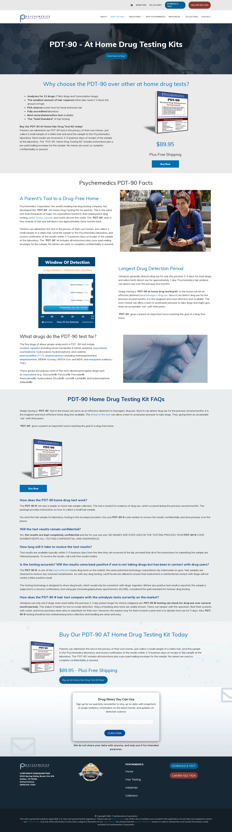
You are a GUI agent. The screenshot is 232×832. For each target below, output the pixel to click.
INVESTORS (141, 5)
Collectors (131, 795)
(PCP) (32, 355)
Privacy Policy (118, 819)
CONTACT (206, 16)
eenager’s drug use (157, 295)
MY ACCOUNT (156, 5)
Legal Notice (109, 821)
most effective (61, 570)
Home (129, 771)
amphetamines (54, 355)
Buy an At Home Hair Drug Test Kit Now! (83, 680)
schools (48, 217)
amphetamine (28, 359)
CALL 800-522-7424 (199, 5)
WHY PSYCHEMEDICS (155, 16)
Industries (131, 787)
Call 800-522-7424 (183, 775)
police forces (36, 217)
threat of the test (100, 414)
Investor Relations (143, 821)
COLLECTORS (191, 16)
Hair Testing (133, 779)
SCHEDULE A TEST (172, 5)
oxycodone (100, 348)
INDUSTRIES (135, 16)
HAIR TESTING (117, 16)
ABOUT (103, 16)
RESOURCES (174, 16)
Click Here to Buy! (116, 56)
